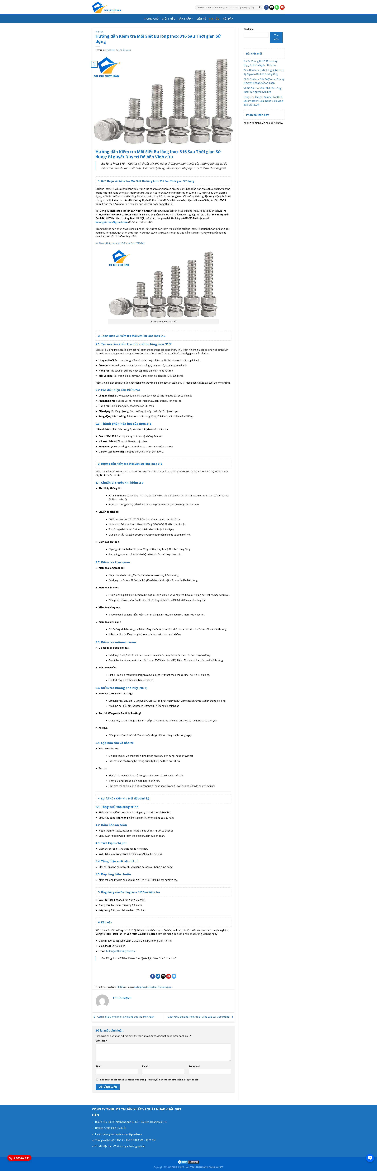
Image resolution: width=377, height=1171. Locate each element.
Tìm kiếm (249, 29)
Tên (99, 1066)
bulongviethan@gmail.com (112, 222)
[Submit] (260, 7)
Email (146, 1066)
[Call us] (277, 7)
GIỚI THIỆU (168, 18)
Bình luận (101, 1040)
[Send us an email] (271, 7)
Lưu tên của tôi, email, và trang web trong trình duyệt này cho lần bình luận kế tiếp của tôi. (149, 1079)
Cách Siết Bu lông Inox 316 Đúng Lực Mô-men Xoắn (125, 1016)
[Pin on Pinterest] (168, 976)
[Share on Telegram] (174, 976)
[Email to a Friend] (163, 976)
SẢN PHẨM (184, 18)
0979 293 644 (21, 1157)
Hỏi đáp (228, 18)
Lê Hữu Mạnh (125, 50)
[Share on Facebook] (152, 976)
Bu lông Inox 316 (153, 987)
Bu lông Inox (150, 181)
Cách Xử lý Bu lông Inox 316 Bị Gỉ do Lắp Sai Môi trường (199, 1016)
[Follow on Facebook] (266, 7)
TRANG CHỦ (151, 18)
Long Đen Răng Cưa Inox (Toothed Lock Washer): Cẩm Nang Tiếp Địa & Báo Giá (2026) (263, 100)
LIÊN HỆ (201, 18)
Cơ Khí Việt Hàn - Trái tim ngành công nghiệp (120, 1146)
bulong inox (167, 987)
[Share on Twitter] (158, 976)
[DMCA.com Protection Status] (188, 1161)
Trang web (194, 1066)
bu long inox (139, 987)
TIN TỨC (214, 18)
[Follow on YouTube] (282, 7)
